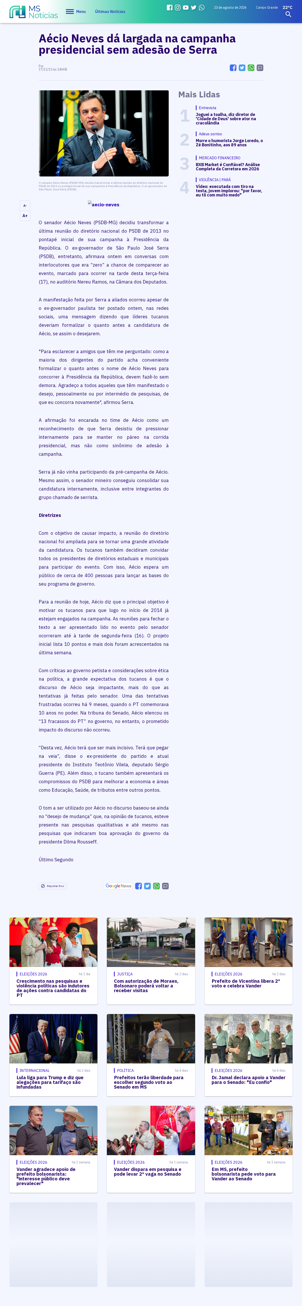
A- (25, 206)
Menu (81, 11)
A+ (25, 215)
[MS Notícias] (33, 14)
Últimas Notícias (110, 11)
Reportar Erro (55, 886)
